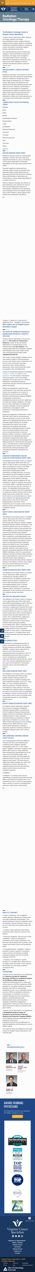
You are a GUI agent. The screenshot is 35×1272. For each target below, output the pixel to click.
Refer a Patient (26, 9)
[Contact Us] (2, 631)
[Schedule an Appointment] (2, 636)
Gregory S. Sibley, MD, (10, 374)
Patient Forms (17, 1245)
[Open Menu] (2, 641)
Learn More (17, 1116)
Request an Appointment (16, 1241)
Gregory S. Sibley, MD (9, 1089)
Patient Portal (17, 1249)
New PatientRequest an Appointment (13, 9)
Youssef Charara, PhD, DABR (22, 1067)
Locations (17, 1247)
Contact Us (17, 1251)
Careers (17, 1253)
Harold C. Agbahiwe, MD (11, 1066)
